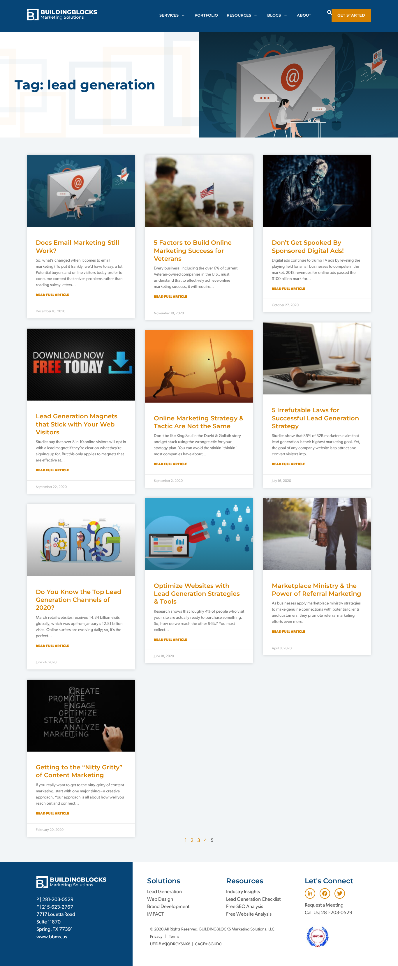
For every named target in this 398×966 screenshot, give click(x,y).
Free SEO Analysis (244, 906)
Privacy (156, 937)
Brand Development (168, 906)
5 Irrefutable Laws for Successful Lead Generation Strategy (315, 418)
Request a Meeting (324, 905)
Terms (174, 937)
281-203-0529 (57, 899)
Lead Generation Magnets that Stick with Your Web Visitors (76, 424)
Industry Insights (243, 891)
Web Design (160, 899)
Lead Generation (164, 891)
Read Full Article (52, 295)
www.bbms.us (51, 937)
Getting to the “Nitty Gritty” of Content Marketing (79, 771)
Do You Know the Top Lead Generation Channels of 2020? (78, 599)
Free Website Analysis (249, 914)
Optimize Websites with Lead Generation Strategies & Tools (197, 593)
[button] (329, 12)
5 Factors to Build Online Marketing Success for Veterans (193, 250)
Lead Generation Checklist (253, 899)
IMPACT (155, 914)
